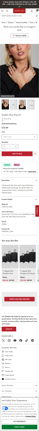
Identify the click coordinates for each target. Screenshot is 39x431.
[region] (19, 414)
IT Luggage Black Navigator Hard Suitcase (7, 272)
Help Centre (9, 356)
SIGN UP (9, 329)
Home (3, 22)
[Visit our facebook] (20, 340)
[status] (10, 147)
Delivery (7, 363)
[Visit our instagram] (9, 340)
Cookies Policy (30, 416)
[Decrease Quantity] (4, 146)
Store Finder (9, 352)
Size (3, 132)
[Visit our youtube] (15, 340)
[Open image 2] (13, 105)
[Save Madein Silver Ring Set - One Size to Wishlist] (14, 35)
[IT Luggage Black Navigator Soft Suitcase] (27, 256)
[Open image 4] (31, 105)
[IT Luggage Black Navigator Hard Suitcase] (10, 256)
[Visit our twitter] (3, 340)
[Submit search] (7, 11)
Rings (31, 22)
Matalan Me (9, 371)
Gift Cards (8, 359)
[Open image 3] (22, 105)
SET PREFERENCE (19, 422)
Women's (10, 22)
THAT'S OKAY (20, 427)
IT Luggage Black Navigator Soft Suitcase (27, 272)
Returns (7, 367)
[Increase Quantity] (16, 146)
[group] (8, 279)
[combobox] (19, 136)
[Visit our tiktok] (26, 340)
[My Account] (31, 11)
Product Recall (9, 375)
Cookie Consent (10, 379)
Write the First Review (9, 123)
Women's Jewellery (21, 22)
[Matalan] (19, 10)
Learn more (32, 172)
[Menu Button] (2, 11)
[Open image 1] (5, 105)
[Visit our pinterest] (32, 340)
